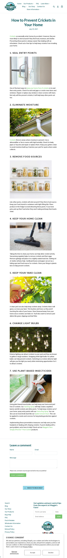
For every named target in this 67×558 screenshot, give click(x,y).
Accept (32, 553)
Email (37, 450)
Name (12, 450)
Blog (24, 6)
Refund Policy (9, 529)
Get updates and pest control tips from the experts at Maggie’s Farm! (47, 505)
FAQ (37, 4)
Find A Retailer (10, 520)
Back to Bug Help (35, 488)
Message (13, 458)
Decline (50, 553)
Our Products (28, 4)
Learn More (45, 4)
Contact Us (41, 6)
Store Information (33, 9)
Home (19, 4)
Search (7, 503)
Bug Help (8, 515)
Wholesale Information (13, 523)
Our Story (32, 6)
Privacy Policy (27, 547)
